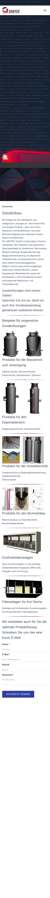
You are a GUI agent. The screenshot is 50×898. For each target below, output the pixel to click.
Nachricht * (8, 675)
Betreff (5, 664)
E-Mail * (6, 654)
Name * (6, 644)
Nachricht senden (18, 694)
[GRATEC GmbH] (12, 10)
